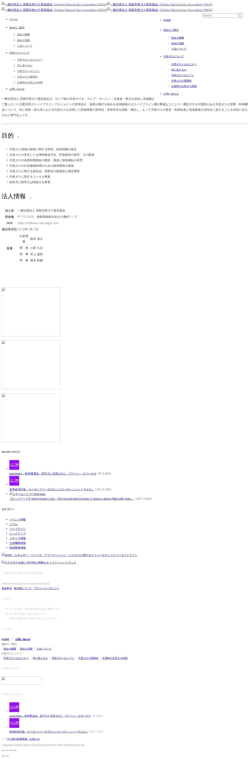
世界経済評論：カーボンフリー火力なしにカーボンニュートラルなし (51, 489)
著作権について (23, 588)
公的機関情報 (17, 543)
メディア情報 (17, 538)
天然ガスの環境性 (181, 80)
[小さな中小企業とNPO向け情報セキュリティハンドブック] (39, 562)
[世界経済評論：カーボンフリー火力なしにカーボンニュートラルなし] (14, 484)
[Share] (7, 750)
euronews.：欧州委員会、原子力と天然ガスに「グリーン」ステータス (52, 473)
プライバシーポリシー (46, 588)
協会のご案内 (171, 30)
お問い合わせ (171, 93)
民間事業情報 (17, 547)
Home (167, 20)
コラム (13, 524)
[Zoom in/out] (14, 750)
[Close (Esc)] (3, 750)
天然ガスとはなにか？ (184, 64)
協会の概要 (177, 38)
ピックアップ (17, 533)
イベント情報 (17, 519)
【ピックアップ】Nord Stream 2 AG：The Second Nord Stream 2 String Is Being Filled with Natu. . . (71, 499)
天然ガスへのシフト (182, 75)
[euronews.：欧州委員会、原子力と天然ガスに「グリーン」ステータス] (14, 469)
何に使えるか (179, 69)
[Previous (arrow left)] (3, 755)
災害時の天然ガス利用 (184, 86)
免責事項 (7, 588)
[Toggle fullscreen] (10, 750)
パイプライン (17, 529)
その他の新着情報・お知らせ (23, 739)
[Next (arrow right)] (7, 755)
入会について (179, 48)
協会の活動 (177, 43)
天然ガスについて (173, 56)
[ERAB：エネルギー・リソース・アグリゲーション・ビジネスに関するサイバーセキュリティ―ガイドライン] (70, 555)
